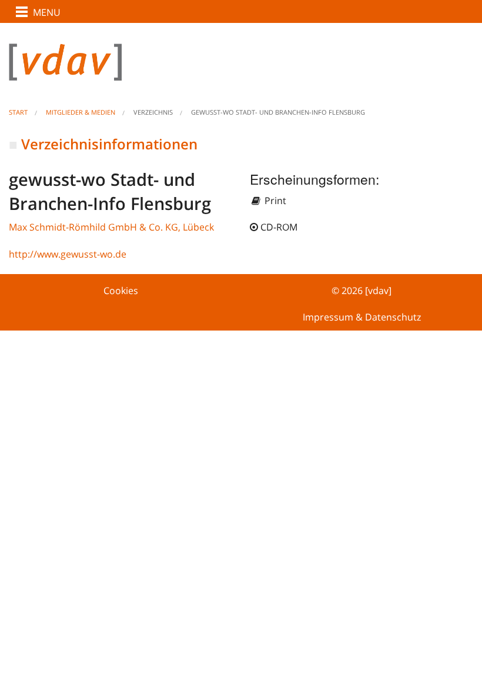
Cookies (120, 290)
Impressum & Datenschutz (362, 317)
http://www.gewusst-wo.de (67, 254)
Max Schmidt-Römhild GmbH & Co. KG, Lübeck (111, 227)
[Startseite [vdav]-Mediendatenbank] (241, 71)
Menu (47, 12)
